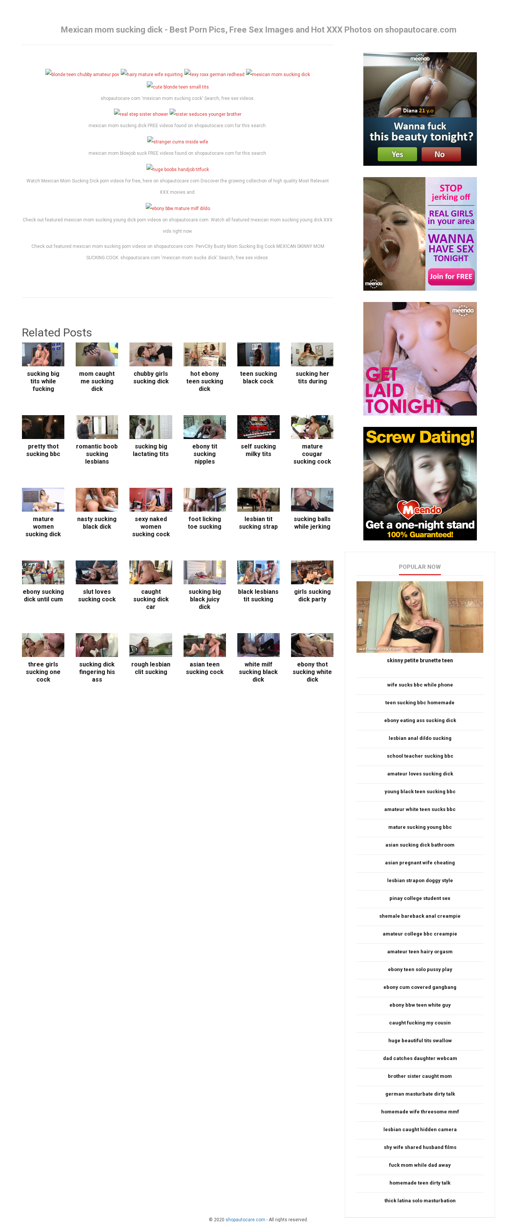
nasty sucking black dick (97, 522)
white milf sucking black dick (258, 672)
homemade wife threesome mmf (420, 1112)
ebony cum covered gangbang (419, 987)
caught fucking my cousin (420, 1023)
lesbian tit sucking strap (258, 522)
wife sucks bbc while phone (420, 685)
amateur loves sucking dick (420, 774)
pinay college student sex (419, 898)
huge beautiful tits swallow (420, 1040)
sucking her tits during (312, 377)
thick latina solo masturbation (420, 1200)
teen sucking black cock (258, 377)
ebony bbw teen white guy (420, 1005)
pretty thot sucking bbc (43, 450)
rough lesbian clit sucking (150, 668)
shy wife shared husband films (420, 1147)
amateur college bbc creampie (420, 934)
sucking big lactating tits (151, 450)
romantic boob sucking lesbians (97, 454)
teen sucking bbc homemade (420, 702)
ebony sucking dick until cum (43, 595)
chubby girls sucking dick (151, 377)
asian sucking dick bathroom (420, 845)
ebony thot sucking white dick (312, 672)
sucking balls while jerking (312, 522)
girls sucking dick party (312, 595)
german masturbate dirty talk (420, 1094)
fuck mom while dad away (420, 1165)
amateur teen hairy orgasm (420, 951)
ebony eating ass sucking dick (420, 720)
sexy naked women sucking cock (151, 526)
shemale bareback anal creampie (420, 916)
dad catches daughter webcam (420, 1058)
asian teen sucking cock (205, 668)
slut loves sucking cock (97, 595)
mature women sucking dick (43, 526)
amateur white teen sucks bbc (420, 809)
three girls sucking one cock (43, 672)
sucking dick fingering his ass (97, 672)
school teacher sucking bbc (420, 756)
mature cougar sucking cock (312, 454)
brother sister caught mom (420, 1076)
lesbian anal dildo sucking (420, 738)
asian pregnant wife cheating (420, 863)
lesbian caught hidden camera (420, 1129)
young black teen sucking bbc (420, 791)
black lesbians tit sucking (258, 595)
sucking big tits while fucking (43, 381)
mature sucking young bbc (420, 827)
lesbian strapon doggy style (420, 880)
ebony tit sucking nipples (204, 454)
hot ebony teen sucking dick (204, 381)
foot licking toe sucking (204, 522)
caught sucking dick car (151, 599)
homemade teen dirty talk (419, 1183)
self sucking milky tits (258, 450)
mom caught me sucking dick (97, 381)
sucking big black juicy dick (204, 599)
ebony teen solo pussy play (420, 969)
